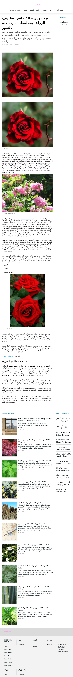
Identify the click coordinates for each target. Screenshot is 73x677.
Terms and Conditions (63, 651)
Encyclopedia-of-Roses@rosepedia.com (63, 647)
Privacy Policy (61, 649)
